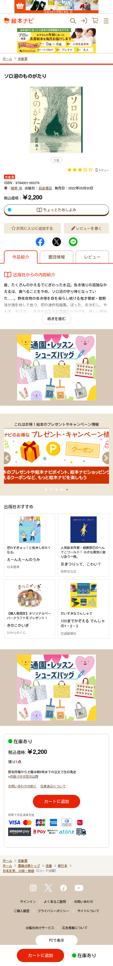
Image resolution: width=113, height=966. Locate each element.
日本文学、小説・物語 (18, 870)
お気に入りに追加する (34, 228)
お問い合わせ (83, 901)
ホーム (7, 58)
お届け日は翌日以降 (24, 776)
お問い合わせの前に (22, 786)
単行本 (62, 865)
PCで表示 (56, 940)
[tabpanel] (56, 453)
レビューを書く (89, 228)
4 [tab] (61, 489)
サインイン (28, 901)
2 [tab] (51, 489)
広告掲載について (75, 927)
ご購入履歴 (21, 910)
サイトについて (88, 910)
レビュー (92, 257)
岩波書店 (45, 187)
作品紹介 (20, 257)
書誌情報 (56, 257)
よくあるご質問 (55, 901)
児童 (49, 865)
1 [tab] (46, 489)
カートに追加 (56, 801)
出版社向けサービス (40, 927)
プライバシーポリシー (53, 910)
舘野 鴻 (16, 187)
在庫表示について (53, 786)
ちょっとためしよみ (59, 209)
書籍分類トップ (29, 865)
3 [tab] (56, 489)
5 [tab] (67, 489)
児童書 (22, 58)
